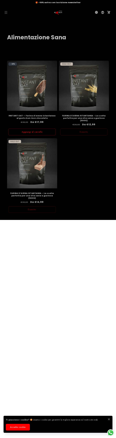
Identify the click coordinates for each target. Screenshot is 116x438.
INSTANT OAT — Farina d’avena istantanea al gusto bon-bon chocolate (32, 117)
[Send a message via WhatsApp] (111, 433)
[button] (6, 12)
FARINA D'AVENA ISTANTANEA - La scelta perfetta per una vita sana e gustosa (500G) (84, 118)
